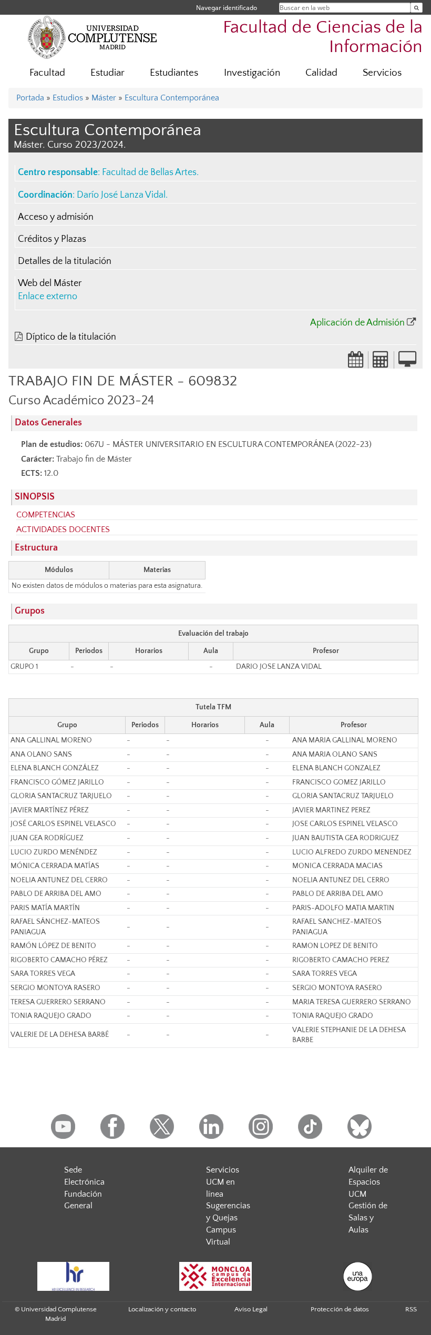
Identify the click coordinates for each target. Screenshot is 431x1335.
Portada (30, 98)
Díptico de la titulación (71, 337)
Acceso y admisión (56, 217)
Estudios (68, 98)
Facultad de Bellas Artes (149, 172)
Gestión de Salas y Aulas (367, 1218)
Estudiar (107, 72)
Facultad (47, 72)
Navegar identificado (226, 7)
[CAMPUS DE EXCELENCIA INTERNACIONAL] (215, 1276)
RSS (411, 1309)
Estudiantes (174, 72)
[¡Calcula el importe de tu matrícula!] (381, 363)
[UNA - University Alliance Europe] (357, 1276)
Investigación (252, 72)
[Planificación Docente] (356, 363)
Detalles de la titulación (64, 261)
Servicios (382, 72)
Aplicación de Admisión (357, 323)
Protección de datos (340, 1309)
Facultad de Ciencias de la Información (323, 37)
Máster (103, 98)
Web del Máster (49, 283)
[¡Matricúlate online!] (407, 363)
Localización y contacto (162, 1309)
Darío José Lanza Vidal (121, 195)
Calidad (321, 72)
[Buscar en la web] (417, 8)
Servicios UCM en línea (222, 1182)
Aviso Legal (251, 1309)
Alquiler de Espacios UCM (368, 1182)
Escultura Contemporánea (172, 98)
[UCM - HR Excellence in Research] (73, 1276)
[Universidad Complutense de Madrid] (92, 37)
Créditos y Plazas (52, 239)
